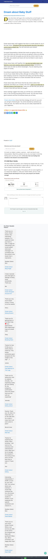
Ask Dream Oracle (8, 1)
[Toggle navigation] (43, 2)
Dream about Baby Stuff (17, 12)
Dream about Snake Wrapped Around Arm (9, 291)
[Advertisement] (24, 34)
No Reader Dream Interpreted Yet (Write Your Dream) (14, 15)
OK (25, 558)
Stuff (10, 140)
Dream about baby (9, 100)
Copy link (24, 211)
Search (36, 5)
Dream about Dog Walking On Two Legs (9, 368)
